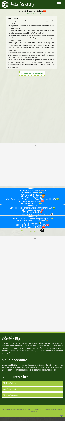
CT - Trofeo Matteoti (31, 212)
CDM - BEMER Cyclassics (31, 195)
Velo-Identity (22, 4)
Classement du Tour (33, 14)
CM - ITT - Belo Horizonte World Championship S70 (31, 208)
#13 (42, 193)
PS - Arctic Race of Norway (30, 191)
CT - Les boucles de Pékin (31, 227)
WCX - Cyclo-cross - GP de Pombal (31, 221)
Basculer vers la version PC (32, 73)
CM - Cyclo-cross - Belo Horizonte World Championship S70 (31, 199)
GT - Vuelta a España (30, 193)
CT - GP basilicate (31, 223)
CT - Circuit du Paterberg (31, 197)
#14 (42, 203)
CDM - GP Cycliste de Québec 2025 (31, 225)
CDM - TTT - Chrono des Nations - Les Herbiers (31, 214)
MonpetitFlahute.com (10, 395)
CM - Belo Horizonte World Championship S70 (31, 219)
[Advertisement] (32, 109)
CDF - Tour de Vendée (31, 210)
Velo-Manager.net (9, 389)
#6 (45, 201)
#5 (45, 191)
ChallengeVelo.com (10, 383)
